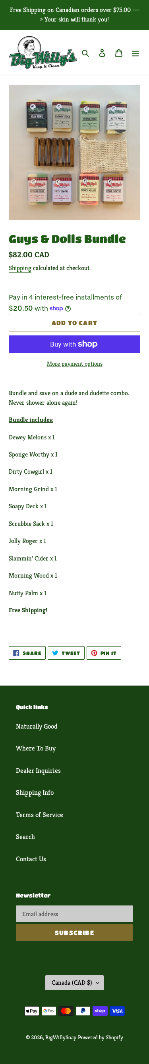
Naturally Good (37, 726)
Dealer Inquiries (38, 770)
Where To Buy (36, 748)
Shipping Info (35, 792)
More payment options (75, 363)
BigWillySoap (60, 1037)
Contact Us (31, 858)
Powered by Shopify (100, 1037)
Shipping (20, 268)
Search (25, 836)
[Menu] (135, 53)
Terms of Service (39, 814)
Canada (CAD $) (72, 982)
